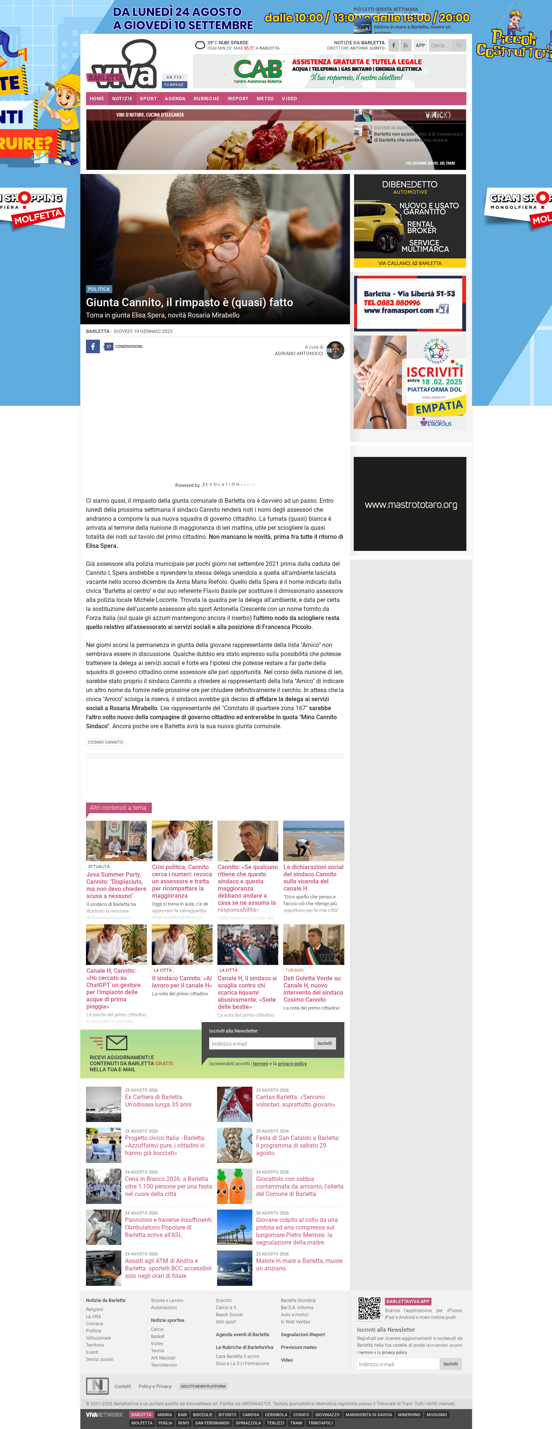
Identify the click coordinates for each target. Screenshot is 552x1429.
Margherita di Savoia (369, 1414)
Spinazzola (248, 1423)
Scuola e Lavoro (167, 1300)
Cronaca (94, 1323)
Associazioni (164, 1307)
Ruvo (183, 1423)
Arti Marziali (163, 1358)
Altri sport (226, 1322)
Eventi (92, 1352)
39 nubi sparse (243, 45)
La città (93, 1316)
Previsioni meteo (299, 1347)
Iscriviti (325, 1043)
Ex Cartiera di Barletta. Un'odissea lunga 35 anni (158, 1100)
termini (260, 1063)
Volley (157, 1343)
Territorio (95, 1345)
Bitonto (228, 1414)
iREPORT (238, 98)
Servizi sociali (99, 1359)
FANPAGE (174, 85)
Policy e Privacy (155, 1386)
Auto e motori (295, 1314)
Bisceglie (203, 1414)
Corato (301, 1414)
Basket (157, 1336)
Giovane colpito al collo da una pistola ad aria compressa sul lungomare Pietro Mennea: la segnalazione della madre (297, 1231)
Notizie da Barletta (105, 1300)
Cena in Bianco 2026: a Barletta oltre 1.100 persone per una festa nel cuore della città (168, 1186)
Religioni (94, 1309)
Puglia (165, 1423)
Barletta (141, 1414)
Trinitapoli (320, 1423)
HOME (97, 98)
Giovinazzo (327, 1414)
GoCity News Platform (203, 1386)
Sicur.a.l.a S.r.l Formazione (242, 1363)
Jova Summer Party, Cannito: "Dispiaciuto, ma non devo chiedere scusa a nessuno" (116, 885)
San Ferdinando (212, 1423)
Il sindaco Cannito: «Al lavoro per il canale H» (182, 982)
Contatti (123, 1386)
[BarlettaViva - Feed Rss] (406, 45)
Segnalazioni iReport (303, 1334)
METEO (265, 98)
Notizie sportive (167, 1320)
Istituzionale (98, 1338)
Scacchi (224, 1300)
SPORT (148, 98)
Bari (182, 1414)
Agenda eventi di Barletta (242, 1334)
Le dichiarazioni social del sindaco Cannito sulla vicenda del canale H (314, 877)
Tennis (157, 1350)
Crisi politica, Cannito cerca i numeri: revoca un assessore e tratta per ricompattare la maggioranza (182, 881)
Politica (93, 1331)
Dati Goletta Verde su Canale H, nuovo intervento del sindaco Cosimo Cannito (313, 989)
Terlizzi (275, 1423)
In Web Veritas (295, 1322)
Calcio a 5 (226, 1307)
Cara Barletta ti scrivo (237, 1356)
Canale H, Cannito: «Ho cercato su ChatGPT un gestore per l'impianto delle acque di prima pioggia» (113, 988)
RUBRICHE (206, 98)
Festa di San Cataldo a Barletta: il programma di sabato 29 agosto (298, 1145)
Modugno (437, 1414)
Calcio (157, 1329)
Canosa (251, 1414)
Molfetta (141, 1423)
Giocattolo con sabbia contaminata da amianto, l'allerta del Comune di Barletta (300, 1186)
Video (287, 1360)
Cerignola (276, 1414)
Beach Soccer (229, 1314)
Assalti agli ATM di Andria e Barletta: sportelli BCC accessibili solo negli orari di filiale (168, 1268)
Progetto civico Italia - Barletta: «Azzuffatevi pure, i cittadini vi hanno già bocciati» (165, 1145)
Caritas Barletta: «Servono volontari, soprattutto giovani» (295, 1100)
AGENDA (175, 98)
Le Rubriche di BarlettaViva (244, 1347)
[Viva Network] (105, 1415)
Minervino (409, 1414)
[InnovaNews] (97, 1393)
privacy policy (292, 1063)
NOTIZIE (122, 98)
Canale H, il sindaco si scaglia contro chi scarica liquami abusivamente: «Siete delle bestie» (247, 992)
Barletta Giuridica (298, 1300)
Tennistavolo (164, 1365)
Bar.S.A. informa (297, 1307)
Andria (164, 1414)
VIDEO (289, 98)
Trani (296, 1423)
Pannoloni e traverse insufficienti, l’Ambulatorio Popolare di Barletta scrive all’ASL (169, 1227)
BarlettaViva (122, 61)
